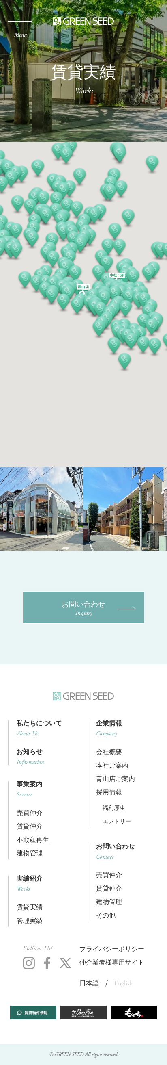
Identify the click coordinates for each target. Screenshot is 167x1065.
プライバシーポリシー (111, 949)
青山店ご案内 (115, 779)
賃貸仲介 (30, 826)
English (123, 983)
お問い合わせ (83, 608)
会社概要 (109, 752)
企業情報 (109, 728)
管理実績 (30, 921)
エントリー (117, 821)
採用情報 (109, 792)
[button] (125, 309)
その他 (106, 915)
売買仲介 (30, 813)
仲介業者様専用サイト (111, 963)
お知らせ (30, 757)
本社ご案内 (112, 765)
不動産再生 (33, 840)
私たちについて (39, 728)
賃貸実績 (30, 907)
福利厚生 (114, 808)
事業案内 (30, 789)
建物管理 (30, 853)
